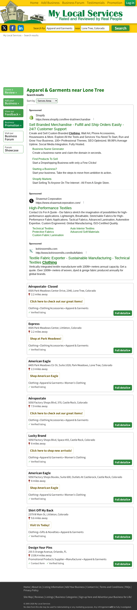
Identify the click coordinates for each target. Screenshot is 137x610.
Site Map (28, 596)
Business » (12, 102)
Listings (49, 596)
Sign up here (85, 596)
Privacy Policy (31, 590)
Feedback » (12, 113)
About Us (36, 586)
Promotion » (13, 124)
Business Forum (11, 136)
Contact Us (92, 586)
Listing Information (53, 586)
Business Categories (66, 596)
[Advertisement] (68, 62)
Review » (11, 91)
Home (27, 586)
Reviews (39, 596)
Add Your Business (75, 586)
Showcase (12, 149)
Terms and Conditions (111, 586)
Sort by (31, 101)
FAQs (127, 586)
